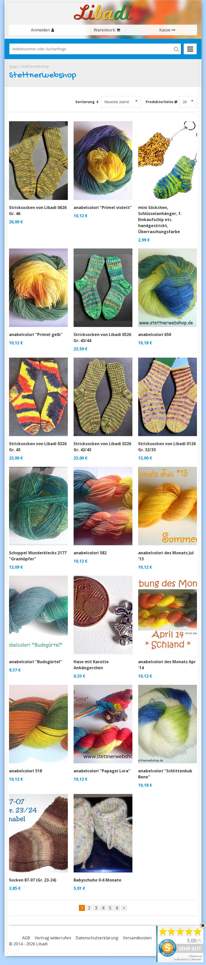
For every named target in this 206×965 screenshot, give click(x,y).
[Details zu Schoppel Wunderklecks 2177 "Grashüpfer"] (38, 506)
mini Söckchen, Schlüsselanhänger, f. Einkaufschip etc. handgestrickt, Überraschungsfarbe (159, 219)
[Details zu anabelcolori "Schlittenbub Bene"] (167, 724)
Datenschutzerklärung (97, 938)
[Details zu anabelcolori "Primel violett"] (103, 160)
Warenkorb (104, 30)
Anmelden (40, 30)
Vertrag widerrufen (53, 938)
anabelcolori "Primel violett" (103, 207)
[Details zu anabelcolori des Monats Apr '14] (167, 615)
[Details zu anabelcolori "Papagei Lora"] (103, 724)
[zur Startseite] (103, 12)
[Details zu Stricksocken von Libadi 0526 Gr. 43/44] (103, 287)
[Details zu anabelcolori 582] (103, 506)
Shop (13, 66)
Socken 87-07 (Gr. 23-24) (32, 880)
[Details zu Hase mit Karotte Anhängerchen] (103, 615)
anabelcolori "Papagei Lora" (102, 771)
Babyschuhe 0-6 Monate (97, 880)
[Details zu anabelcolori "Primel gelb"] (38, 287)
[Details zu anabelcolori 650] (167, 287)
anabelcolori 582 (90, 553)
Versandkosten (137, 938)
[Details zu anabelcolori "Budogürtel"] (38, 615)
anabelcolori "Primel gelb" (36, 334)
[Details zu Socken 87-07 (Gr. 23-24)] (38, 833)
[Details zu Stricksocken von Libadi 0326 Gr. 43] (38, 397)
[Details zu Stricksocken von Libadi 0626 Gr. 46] (38, 160)
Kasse (164, 30)
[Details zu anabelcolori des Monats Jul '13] (167, 506)
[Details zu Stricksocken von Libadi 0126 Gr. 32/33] (167, 397)
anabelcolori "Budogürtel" (35, 661)
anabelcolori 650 (154, 334)
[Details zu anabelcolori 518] (38, 724)
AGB (26, 938)
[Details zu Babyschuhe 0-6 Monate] (103, 833)
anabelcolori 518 (25, 771)
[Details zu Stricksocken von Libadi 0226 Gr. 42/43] (103, 397)
